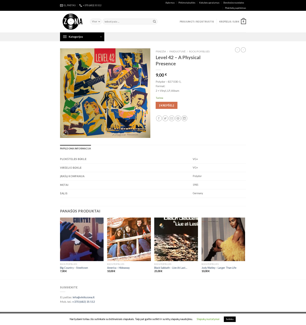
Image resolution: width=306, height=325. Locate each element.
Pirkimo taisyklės (186, 2)
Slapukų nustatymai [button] (208, 319)
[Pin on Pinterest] (178, 118)
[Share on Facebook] (159, 118)
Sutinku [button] (230, 319)
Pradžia (161, 51)
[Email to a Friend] (172, 118)
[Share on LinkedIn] (184, 118)
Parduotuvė (177, 51)
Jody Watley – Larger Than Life (219, 267)
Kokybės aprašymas (209, 2)
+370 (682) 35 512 (83, 301)
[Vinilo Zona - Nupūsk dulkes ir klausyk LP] (72, 21)
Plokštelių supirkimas (235, 8)
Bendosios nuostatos (233, 2)
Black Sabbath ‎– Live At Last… (170, 267)
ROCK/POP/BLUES (199, 51)
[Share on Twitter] (165, 118)
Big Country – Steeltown (74, 267)
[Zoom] (64, 133)
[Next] (245, 248)
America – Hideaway (118, 267)
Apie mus (170, 2)
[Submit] (154, 22)
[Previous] (60, 248)
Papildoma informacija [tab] (75, 148)
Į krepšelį (166, 105)
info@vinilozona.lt (84, 297)
